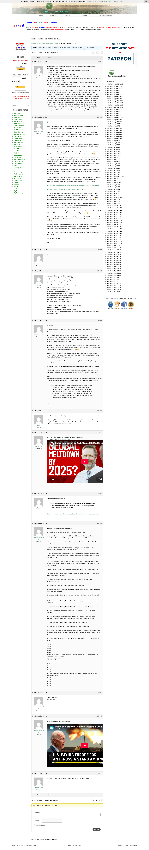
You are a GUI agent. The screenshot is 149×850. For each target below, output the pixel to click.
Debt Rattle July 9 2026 (114, 187)
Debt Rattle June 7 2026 (114, 254)
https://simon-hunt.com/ (63, 439)
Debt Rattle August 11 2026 (115, 118)
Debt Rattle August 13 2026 (115, 113)
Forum (84, 16)
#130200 (99, 716)
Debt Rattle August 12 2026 (115, 115)
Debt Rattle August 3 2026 (114, 134)
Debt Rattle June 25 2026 (114, 216)
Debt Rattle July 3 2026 (114, 199)
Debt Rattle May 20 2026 (114, 292)
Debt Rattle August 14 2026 (115, 111)
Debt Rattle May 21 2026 (114, 290)
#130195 (99, 432)
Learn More (107, 1)
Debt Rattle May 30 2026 (114, 271)
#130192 (99, 271)
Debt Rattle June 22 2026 (114, 222)
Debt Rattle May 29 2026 (114, 273)
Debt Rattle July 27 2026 (114, 149)
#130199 (99, 692)
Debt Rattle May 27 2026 (114, 277)
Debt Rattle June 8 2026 (114, 252)
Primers (68, 16)
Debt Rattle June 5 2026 (114, 258)
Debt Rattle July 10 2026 (114, 185)
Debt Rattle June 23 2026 (114, 220)
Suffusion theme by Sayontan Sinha (127, 845)
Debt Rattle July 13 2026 (114, 178)
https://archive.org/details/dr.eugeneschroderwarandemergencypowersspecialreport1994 (73, 185)
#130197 (99, 493)
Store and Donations (102, 16)
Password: (36, 820)
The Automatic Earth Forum (50, 43)
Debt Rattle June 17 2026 (114, 233)
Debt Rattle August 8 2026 (114, 124)
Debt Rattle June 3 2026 (114, 262)
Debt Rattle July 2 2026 (114, 201)
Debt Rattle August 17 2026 (115, 105)
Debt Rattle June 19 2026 (114, 229)
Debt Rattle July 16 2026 (114, 172)
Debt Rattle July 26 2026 (114, 151)
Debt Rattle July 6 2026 (114, 193)
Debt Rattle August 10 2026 (115, 120)
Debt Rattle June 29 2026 (114, 208)
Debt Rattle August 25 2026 (115, 88)
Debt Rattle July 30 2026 (114, 143)
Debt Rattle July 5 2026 (114, 195)
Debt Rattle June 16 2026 (114, 235)
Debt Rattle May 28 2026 (114, 275)
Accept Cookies (118, 1)
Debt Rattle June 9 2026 (114, 250)
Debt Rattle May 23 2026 (114, 285)
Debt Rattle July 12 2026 (114, 180)
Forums (38, 43)
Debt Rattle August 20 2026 (115, 99)
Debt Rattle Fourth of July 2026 (116, 197)
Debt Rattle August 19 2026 (115, 101)
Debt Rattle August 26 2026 (115, 86)
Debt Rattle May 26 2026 (114, 279)
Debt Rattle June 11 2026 (114, 246)
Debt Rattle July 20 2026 (114, 164)
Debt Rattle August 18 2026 (115, 103)
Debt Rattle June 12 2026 (114, 243)
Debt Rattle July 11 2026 (114, 183)
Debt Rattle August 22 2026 (115, 94)
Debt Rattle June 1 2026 (114, 267)
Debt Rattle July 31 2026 (114, 141)
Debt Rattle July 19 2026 (114, 166)
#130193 (99, 320)
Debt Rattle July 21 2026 (114, 162)
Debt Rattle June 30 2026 (114, 206)
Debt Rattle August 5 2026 (114, 130)
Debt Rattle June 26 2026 (114, 214)
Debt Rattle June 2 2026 (114, 264)
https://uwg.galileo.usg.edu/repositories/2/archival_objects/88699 (66, 189)
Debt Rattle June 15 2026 (114, 237)
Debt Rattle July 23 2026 (114, 157)
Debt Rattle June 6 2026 (114, 256)
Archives (54, 16)
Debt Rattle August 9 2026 (114, 122)
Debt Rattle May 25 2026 (114, 281)
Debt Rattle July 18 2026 (114, 168)
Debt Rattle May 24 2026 (114, 283)
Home (33, 43)
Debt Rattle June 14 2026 (114, 239)
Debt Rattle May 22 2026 (114, 288)
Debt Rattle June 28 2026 (114, 210)
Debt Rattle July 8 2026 (114, 189)
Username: (37, 812)
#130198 (99, 523)
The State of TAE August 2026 (115, 107)
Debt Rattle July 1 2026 (114, 204)
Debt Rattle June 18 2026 (114, 231)
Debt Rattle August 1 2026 (114, 138)
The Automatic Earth (42, 16)
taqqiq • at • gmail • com (74, 845)
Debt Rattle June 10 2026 (114, 248)
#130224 (99, 773)
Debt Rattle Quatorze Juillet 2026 (116, 176)
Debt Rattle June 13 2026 (114, 241)
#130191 (99, 249)
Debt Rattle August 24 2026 (115, 90)
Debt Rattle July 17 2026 (114, 170)
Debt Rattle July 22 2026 (114, 159)
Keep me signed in (40, 825)
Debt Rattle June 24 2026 (114, 218)
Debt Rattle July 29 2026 (114, 145)
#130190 (99, 117)
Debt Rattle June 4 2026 (114, 260)
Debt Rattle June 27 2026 (114, 212)
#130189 (99, 61)
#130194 (99, 411)
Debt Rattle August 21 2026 (115, 97)
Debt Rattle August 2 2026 (114, 136)
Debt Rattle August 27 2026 (115, 84)
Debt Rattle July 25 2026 (114, 153)
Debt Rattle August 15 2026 (115, 109)
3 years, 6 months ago (73, 47)
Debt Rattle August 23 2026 (115, 92)
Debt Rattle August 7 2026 (114, 126)
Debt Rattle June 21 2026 (114, 225)
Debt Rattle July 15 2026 (114, 174)
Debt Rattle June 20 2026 (114, 227)
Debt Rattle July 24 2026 (114, 155)
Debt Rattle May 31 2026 (114, 269)
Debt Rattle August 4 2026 (114, 132)
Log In (96, 829)
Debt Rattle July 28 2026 (114, 147)
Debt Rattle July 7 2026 (114, 191)
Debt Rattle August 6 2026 (114, 128)
